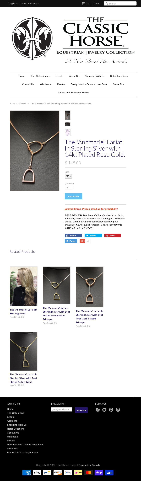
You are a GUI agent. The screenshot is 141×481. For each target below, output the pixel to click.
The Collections (39, 76)
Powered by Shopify (89, 465)
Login (12, 3)
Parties (61, 84)
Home (22, 76)
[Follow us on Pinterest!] (111, 411)
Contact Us (28, 84)
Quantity (69, 183)
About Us (74, 76)
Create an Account (29, 3)
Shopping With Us (94, 76)
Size (67, 171)
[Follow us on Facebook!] (98, 411)
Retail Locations (119, 76)
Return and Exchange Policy (73, 92)
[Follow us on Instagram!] (118, 411)
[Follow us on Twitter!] (104, 411)
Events (59, 76)
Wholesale (45, 84)
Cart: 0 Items (93, 3)
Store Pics (118, 84)
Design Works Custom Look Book (89, 84)
